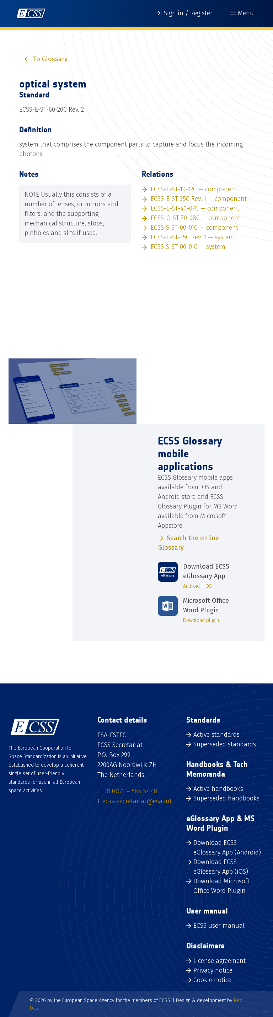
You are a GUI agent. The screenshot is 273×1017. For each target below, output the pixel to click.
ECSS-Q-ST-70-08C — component (195, 218)
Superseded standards (224, 744)
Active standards (216, 735)
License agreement (219, 961)
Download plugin (201, 620)
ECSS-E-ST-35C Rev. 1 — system (192, 237)
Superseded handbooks (226, 798)
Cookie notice (212, 980)
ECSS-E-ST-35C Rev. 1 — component (199, 199)
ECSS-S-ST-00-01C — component (194, 227)
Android (191, 586)
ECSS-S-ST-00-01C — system (188, 247)
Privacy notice (212, 970)
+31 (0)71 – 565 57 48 (129, 791)
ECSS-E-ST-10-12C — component (194, 189)
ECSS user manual (219, 926)
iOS (208, 586)
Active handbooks (218, 789)
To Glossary (50, 59)
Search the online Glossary (188, 543)
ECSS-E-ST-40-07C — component (195, 208)
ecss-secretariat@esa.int (137, 801)
